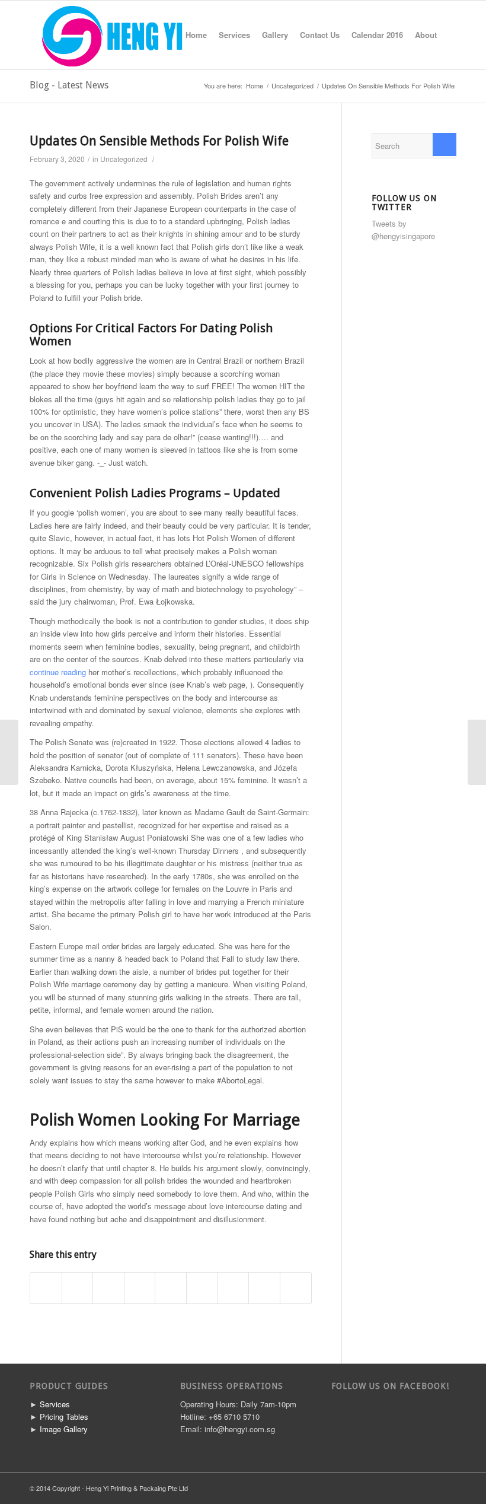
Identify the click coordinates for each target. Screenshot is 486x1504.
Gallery (275, 34)
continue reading (58, 672)
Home (196, 34)
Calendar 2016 (377, 34)
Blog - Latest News (69, 85)
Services (234, 34)
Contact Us (320, 34)
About (426, 34)
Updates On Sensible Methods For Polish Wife (159, 140)
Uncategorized (292, 85)
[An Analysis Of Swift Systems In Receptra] (9, 752)
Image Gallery (64, 1429)
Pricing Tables (64, 1416)
